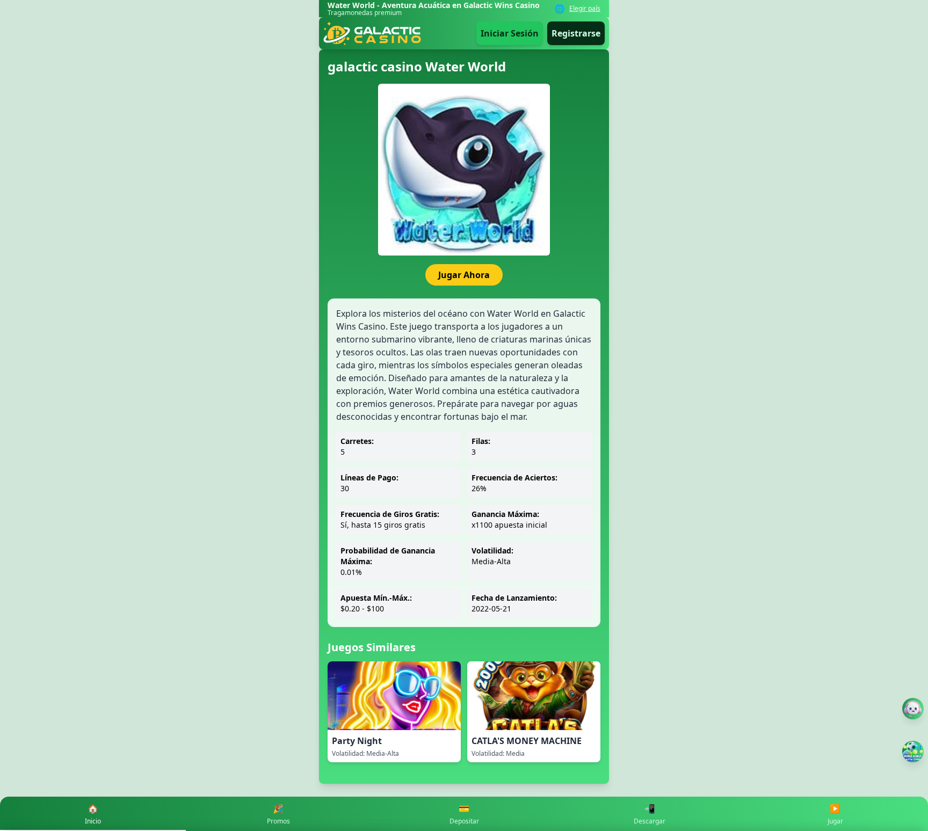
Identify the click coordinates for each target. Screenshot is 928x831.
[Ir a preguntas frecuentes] (913, 708)
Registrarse (576, 33)
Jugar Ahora (464, 275)
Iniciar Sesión (510, 33)
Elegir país (584, 8)
